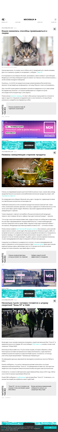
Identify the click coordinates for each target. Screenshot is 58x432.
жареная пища (38, 244)
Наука (15, 28)
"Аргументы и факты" (9, 196)
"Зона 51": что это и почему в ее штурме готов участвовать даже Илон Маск (18, 388)
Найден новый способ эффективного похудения (39, 256)
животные (7, 116)
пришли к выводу (16, 96)
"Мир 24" (40, 72)
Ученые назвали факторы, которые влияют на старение (18, 256)
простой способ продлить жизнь (26, 229)
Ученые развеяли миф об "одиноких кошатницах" (16, 108)
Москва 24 (29, 19)
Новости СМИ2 (5, 140)
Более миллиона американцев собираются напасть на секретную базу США (41, 388)
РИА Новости (37, 344)
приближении (21, 377)
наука (3, 116)
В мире (15, 300)
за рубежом (7, 397)
